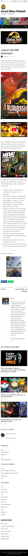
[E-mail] (26, 1)
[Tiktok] (20, 1)
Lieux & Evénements (6, 504)
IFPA (2, 478)
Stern (21, 63)
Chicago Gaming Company (7, 526)
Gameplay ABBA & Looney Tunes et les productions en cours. (11, 420)
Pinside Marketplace (6, 459)
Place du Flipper (5, 452)
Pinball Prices (9, 438)
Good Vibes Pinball (13, 11)
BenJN (6, 56)
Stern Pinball (4, 524)
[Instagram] (19, 1)
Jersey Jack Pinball (5, 531)
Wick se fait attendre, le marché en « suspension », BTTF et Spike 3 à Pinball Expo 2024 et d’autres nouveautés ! (13, 369)
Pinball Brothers (5, 539)
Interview (3, 502)
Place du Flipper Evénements (8, 470)
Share (4, 281)
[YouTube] (15, 1)
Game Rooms (4, 497)
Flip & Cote (8, 434)
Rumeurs (3, 514)
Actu (2, 47)
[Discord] (24, 1)
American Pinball (5, 536)
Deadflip (22, 67)
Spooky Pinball (4, 534)
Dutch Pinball (4, 529)
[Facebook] (13, 1)
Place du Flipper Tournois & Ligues (9, 473)
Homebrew (3, 499)
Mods (2, 509)
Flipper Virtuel (4, 492)
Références (4, 512)
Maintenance (4, 507)
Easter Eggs (4, 489)
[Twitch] (22, 1)
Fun (2, 494)
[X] (17, 1)
